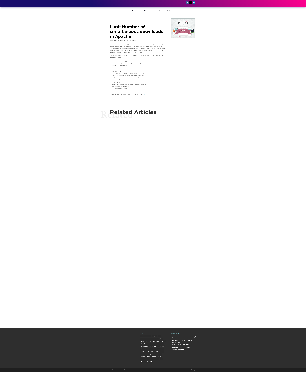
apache (142, 336)
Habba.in (151, 343)
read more (116, 134)
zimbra (142, 361)
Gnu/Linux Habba (156, 341)
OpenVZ (162, 351)
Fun (150, 341)
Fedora (142, 341)
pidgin (150, 354)
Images (162, 343)
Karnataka (162, 346)
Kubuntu (143, 349)
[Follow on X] (190, 2)
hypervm (157, 343)
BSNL (159, 336)
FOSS (147, 341)
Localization (118, 312)
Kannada (140, 10)
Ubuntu (122, 143)
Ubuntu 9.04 (150, 359)
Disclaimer (162, 10)
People (142, 354)
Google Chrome (144, 343)
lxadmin (161, 349)
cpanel (152, 338)
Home (134, 10)
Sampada (154, 356)
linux (111, 40)
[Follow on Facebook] (187, 2)
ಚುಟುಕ (150, 361)
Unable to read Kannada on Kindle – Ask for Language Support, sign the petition (145, 309)
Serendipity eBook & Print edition (180, 344)
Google (163, 341)
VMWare (157, 359)
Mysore (152, 351)
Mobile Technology (145, 351)
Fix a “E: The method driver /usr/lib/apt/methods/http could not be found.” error (145, 140)
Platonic (155, 354)
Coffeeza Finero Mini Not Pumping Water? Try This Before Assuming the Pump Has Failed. (149, 126)
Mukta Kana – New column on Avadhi (182, 347)
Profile (155, 10)
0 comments (135, 40)
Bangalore (154, 336)
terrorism (159, 356)
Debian (157, 338)
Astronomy (148, 336)
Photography (148, 10)
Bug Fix (113, 128)
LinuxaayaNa (149, 349)
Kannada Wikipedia (154, 346)
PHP (146, 354)
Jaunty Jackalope (144, 346)
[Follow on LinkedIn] (194, 2)
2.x (144, 94)
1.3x (140, 94)
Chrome (147, 338)
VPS (161, 359)
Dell (161, 338)
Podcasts (143, 356)
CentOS (142, 338)
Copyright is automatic (178, 349)
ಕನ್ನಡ (147, 361)
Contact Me (170, 10)
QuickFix (122, 40)
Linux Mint (155, 349)
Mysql (157, 351)
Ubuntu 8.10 (143, 359)
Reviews (148, 356)
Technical (128, 40)
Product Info (116, 40)
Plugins (160, 354)
